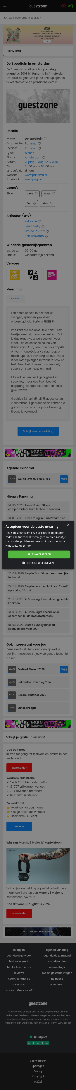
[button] (38, 563)
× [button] (68, 525)
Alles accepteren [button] (39, 554)
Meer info (25, 545)
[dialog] (38, 545)
